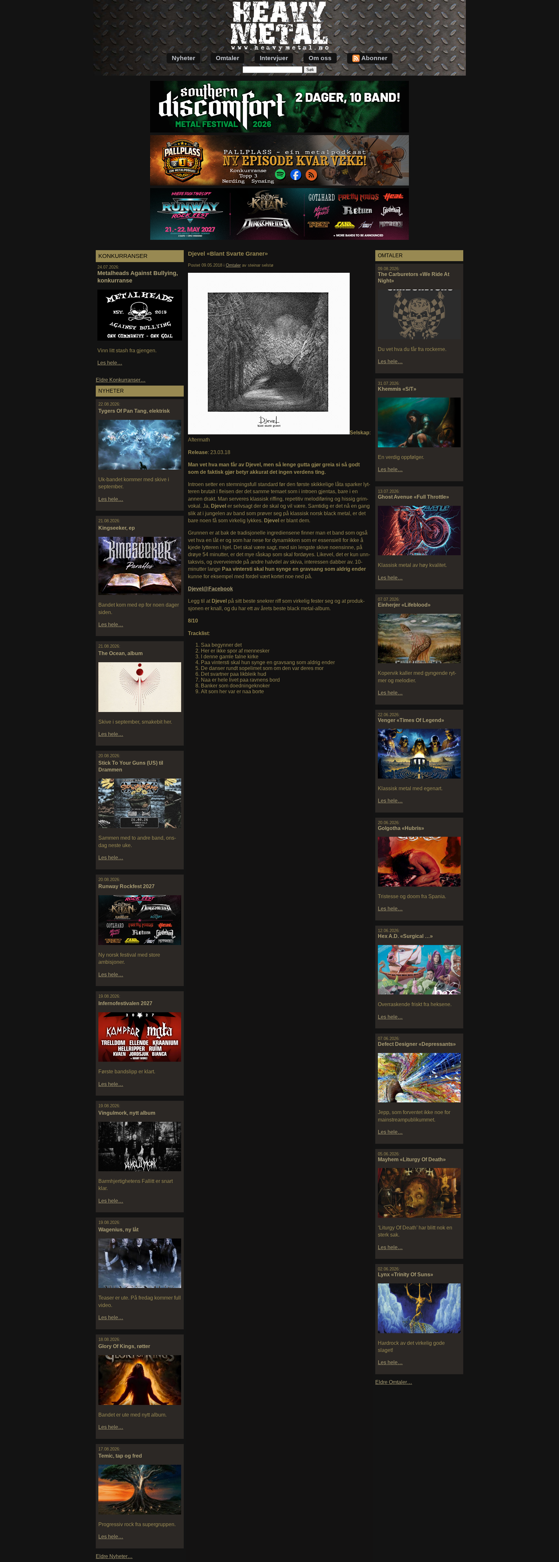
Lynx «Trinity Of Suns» (405, 1274)
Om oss (320, 58)
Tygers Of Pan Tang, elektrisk (134, 411)
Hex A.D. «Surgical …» (405, 936)
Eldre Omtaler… (393, 1382)
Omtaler (227, 58)
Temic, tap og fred (120, 1456)
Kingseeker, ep (116, 528)
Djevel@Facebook (210, 588)
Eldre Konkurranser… (121, 380)
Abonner (374, 58)
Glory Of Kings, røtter (124, 1346)
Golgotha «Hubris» (401, 828)
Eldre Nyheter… (114, 1556)
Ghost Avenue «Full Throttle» (413, 497)
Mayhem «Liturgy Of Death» (412, 1159)
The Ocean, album (120, 653)
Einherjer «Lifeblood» (404, 605)
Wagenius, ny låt (118, 1229)
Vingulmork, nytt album (126, 1113)
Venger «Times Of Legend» (411, 720)
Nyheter (183, 58)
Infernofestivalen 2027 (125, 1003)
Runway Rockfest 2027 (126, 886)
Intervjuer (274, 58)
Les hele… (109, 363)
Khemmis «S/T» (397, 389)
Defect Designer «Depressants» (417, 1044)
